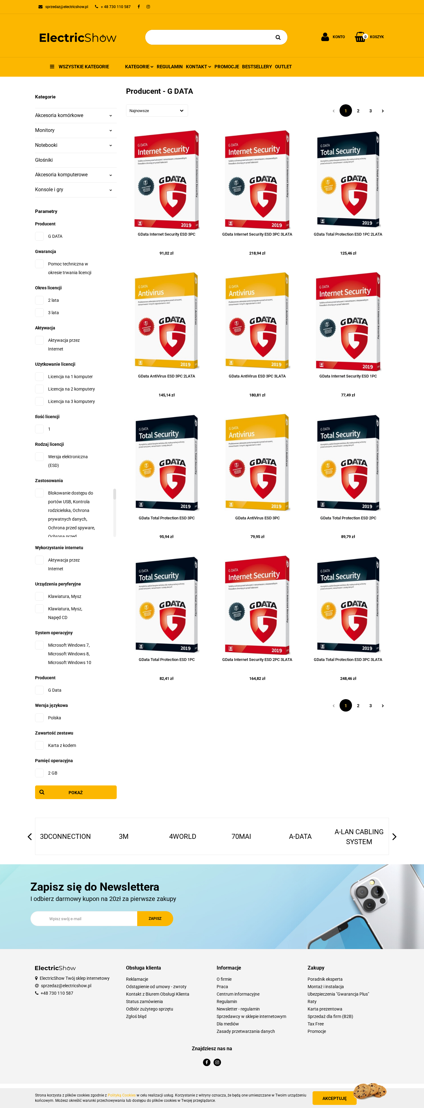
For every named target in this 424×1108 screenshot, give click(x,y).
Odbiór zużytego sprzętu (149, 1008)
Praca (222, 986)
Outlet (283, 67)
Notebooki (46, 145)
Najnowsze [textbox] (139, 110)
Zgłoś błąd (136, 1016)
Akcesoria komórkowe (59, 115)
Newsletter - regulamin (238, 1008)
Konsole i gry (49, 189)
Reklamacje (137, 979)
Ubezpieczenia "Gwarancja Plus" (338, 994)
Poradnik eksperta (325, 979)
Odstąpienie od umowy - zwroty (156, 986)
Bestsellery (257, 67)
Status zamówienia (144, 1001)
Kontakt (197, 67)
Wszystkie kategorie (83, 67)
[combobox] (157, 110)
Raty (312, 1001)
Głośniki (44, 160)
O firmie (224, 979)
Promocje (226, 67)
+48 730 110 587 (57, 993)
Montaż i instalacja (326, 986)
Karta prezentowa (325, 1008)
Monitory (45, 130)
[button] (167, 968)
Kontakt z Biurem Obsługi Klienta (157, 994)
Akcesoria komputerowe (61, 175)
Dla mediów (228, 1023)
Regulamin (170, 67)
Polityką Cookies (122, 1095)
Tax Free (316, 1023)
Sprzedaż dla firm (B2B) (330, 1016)
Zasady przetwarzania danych (246, 1031)
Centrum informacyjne (238, 994)
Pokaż (76, 792)
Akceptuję (335, 1098)
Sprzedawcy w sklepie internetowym (251, 1016)
